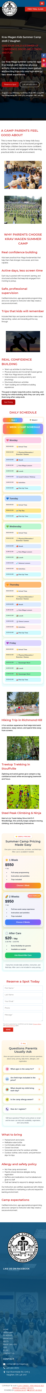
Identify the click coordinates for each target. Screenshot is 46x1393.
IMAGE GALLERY (10, 1344)
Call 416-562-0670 (29, 84)
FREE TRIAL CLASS (35, 9)
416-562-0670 (12, 1368)
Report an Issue (35, 1390)
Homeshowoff (20, 1390)
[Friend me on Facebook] (43, 55)
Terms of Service (10, 1025)
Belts (6, 1341)
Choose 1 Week (23, 885)
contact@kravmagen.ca (17, 1364)
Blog (5, 1350)
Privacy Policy (37, 1024)
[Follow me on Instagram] (43, 65)
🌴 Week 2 (33, 420)
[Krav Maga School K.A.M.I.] (10, 8)
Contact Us (8, 1353)
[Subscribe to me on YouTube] (43, 60)
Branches (8, 1338)
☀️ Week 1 (13, 420)
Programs (8, 1332)
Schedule (7, 1335)
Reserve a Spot (10, 84)
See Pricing (8, 402)
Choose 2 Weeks (23, 922)
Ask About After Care (23, 955)
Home (5, 1329)
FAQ (5, 1347)
